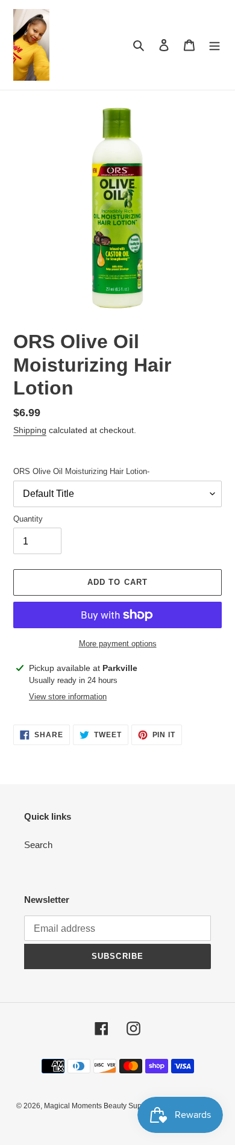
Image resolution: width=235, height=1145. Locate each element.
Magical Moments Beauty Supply (97, 1106)
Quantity (28, 518)
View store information (68, 696)
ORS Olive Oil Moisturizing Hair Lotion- (81, 471)
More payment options (118, 643)
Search (38, 845)
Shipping (29, 430)
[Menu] (214, 45)
